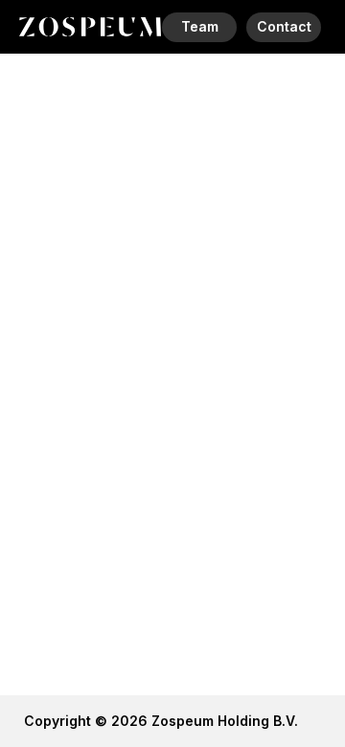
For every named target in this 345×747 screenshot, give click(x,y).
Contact (284, 26)
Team (199, 26)
